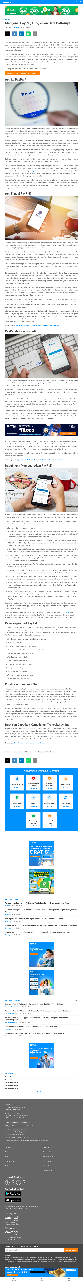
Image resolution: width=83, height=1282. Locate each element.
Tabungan (8, 19)
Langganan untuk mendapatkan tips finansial (21, 1246)
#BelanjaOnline (28, 752)
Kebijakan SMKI (48, 1161)
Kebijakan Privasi (48, 1156)
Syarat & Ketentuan (49, 1152)
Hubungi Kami (9, 1161)
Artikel (7, 1166)
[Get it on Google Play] (41, 1193)
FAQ (6, 1156)
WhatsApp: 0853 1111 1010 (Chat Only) (17, 1138)
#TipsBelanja (39, 752)
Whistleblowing (48, 1166)
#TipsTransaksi (17, 752)
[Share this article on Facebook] (14, 33)
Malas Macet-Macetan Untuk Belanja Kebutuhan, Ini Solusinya (37, 325)
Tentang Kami (9, 1152)
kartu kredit (65, 612)
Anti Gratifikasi (47, 1170)
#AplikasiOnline (49, 752)
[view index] (76, 1000)
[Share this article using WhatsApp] (28, 33)
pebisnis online (38, 171)
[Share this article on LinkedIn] (21, 33)
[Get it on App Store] (41, 1200)
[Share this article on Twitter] (7, 33)
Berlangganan (71, 1250)
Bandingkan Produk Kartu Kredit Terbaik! (21, 73)
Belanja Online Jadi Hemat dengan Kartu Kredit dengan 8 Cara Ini (38, 460)
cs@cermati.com (18, 1117)
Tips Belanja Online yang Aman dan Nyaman (30, 743)
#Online (8, 752)
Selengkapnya (41, 1092)
